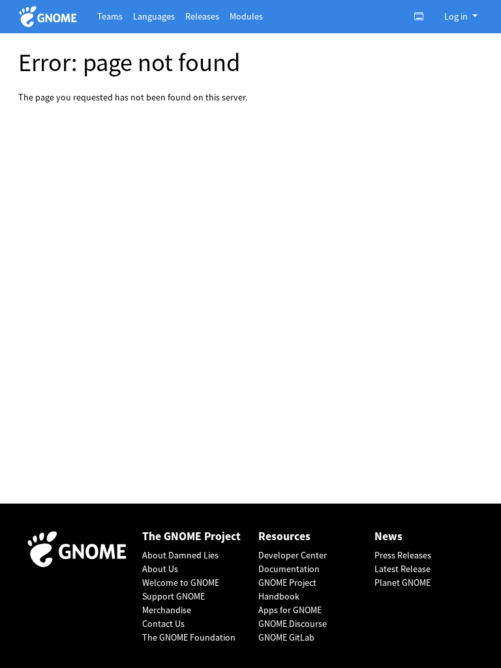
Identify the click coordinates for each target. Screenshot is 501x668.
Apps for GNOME (290, 610)
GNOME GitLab (286, 637)
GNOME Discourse (292, 624)
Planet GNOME (402, 582)
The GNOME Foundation (188, 637)
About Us (160, 569)
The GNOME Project (191, 536)
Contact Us (163, 624)
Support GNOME (173, 596)
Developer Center (292, 555)
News (388, 536)
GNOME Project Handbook (287, 589)
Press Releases (402, 555)
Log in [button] (457, 16)
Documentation (289, 569)
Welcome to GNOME (180, 582)
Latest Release (402, 569)
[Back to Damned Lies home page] (50, 16)
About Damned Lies (180, 555)
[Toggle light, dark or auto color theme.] (423, 16)
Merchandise (166, 610)
